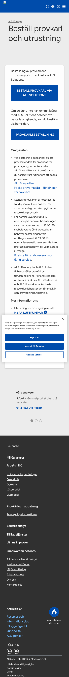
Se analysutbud (29, 408)
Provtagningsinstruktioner (22, 514)
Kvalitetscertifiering (18, 564)
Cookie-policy (14, 668)
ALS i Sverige (15, 21)
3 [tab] (40, 421)
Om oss (11, 579)
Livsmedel (13, 494)
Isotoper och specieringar (22, 474)
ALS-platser (14, 636)
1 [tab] (31, 421)
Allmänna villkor (24, 183)
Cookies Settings (34, 354)
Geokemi (12, 484)
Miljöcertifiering (16, 569)
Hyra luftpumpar (28, 313)
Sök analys (13, 446)
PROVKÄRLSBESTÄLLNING (35, 135)
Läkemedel (13, 489)
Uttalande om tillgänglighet (21, 664)
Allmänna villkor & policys (22, 559)
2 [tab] (36, 421)
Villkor (10, 671)
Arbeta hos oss (15, 574)
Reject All (34, 337)
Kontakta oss (14, 584)
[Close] (62, 318)
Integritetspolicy (15, 675)
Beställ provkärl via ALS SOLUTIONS (34, 93)
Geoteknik (13, 479)
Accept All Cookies (34, 346)
